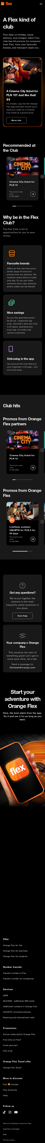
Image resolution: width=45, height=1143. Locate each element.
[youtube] (16, 1112)
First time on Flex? (12, 1039)
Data (5, 1134)
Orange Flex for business (15, 951)
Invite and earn (10, 1045)
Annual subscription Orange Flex (19, 1034)
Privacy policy (9, 1140)
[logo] (6, 3)
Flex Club (7, 1051)
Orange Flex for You (12, 945)
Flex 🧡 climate (10, 1084)
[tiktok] (4, 1112)
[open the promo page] (33, 193)
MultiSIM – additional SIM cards (18, 1001)
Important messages (11, 1129)
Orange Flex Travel (12, 1067)
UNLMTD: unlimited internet (17, 1012)
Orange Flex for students (15, 956)
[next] (42, 176)
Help (5, 1095)
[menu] (41, 4)
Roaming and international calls (19, 1017)
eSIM (5, 995)
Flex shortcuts (10, 1090)
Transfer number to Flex (14, 973)
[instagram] (10, 1112)
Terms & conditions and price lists (17, 1123)
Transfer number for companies (18, 978)
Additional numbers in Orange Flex (20, 1006)
